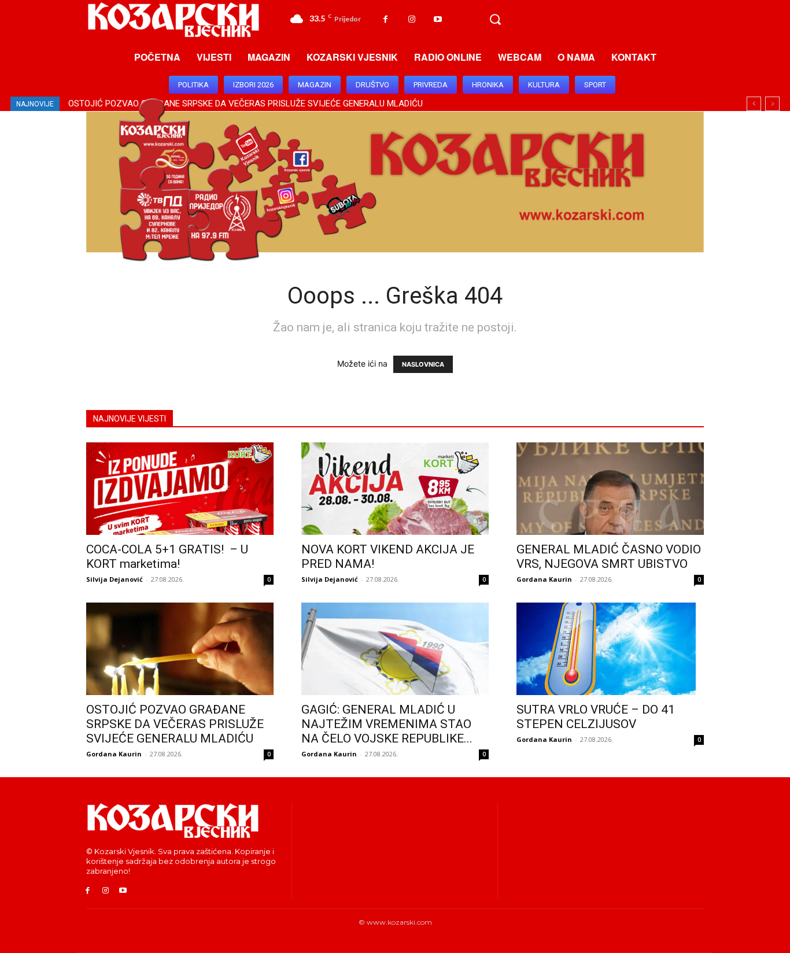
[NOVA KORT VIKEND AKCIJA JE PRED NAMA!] (395, 488)
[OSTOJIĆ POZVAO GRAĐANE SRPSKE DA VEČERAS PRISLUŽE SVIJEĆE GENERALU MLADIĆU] (180, 649)
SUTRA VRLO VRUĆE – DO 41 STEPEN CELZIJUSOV (595, 717)
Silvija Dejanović (114, 579)
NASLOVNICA (423, 364)
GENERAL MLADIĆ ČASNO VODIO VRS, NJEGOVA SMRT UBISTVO (608, 556)
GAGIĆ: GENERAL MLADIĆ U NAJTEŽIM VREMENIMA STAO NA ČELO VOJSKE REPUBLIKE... (386, 724)
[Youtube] (437, 19)
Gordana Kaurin (544, 579)
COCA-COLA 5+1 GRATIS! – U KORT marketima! (167, 556)
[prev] (754, 104)
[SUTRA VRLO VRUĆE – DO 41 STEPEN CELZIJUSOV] (610, 649)
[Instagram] (411, 19)
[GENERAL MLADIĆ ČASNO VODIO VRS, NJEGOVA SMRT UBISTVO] (610, 488)
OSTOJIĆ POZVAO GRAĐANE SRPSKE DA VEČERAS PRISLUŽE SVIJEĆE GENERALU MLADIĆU (175, 724)
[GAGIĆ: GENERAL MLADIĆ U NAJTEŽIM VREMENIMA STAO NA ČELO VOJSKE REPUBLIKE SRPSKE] (395, 649)
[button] (495, 19)
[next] (772, 104)
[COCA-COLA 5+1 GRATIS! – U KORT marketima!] (180, 488)
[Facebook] (385, 19)
